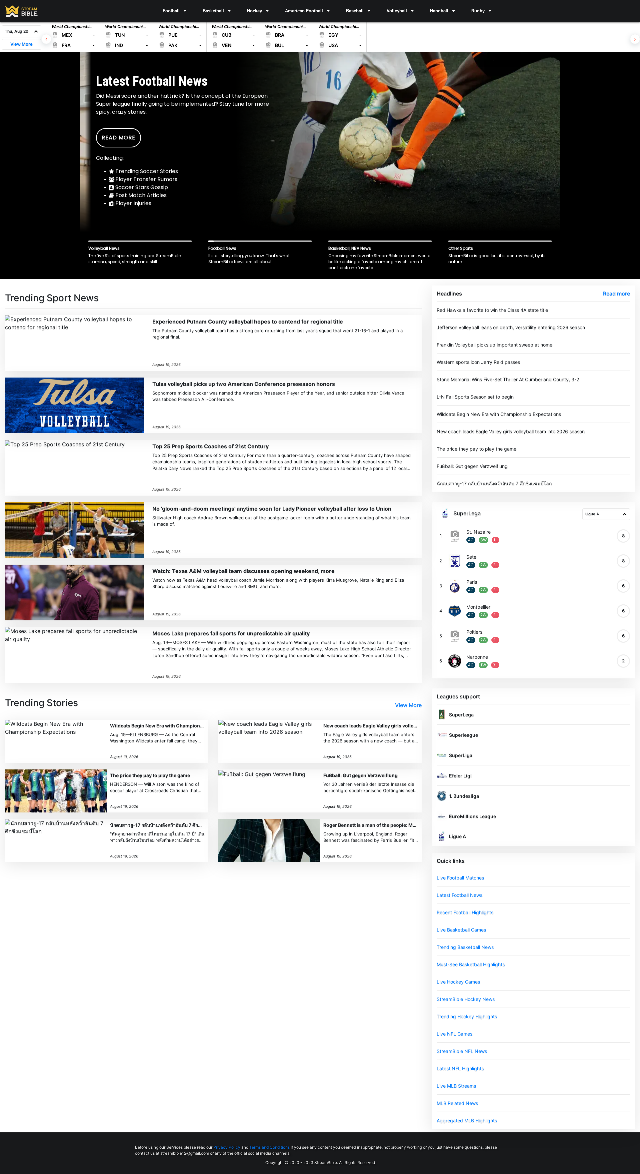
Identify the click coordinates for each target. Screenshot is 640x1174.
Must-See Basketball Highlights (471, 964)
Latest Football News (459, 895)
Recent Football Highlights (465, 912)
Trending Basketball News (465, 947)
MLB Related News (457, 1103)
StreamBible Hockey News (466, 999)
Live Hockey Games (458, 982)
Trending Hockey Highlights (467, 1016)
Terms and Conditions (269, 1147)
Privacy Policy (226, 1147)
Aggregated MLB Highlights (467, 1120)
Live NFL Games (454, 1034)
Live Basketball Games (461, 930)
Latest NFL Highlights (460, 1068)
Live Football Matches (460, 877)
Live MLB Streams (456, 1086)
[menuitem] (174, 11)
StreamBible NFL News (462, 1051)
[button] (174, 11)
